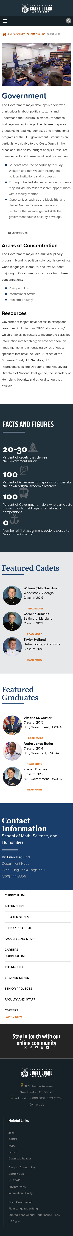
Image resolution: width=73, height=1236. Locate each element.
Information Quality (21, 1193)
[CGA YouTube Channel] (36, 1047)
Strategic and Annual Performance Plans (34, 1215)
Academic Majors (36, 34)
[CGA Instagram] (42, 1047)
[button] (5, 21)
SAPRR (13, 1139)
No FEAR (14, 1180)
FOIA (12, 1146)
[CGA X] (25, 1047)
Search (13, 1152)
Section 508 (16, 1174)
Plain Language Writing (23, 1208)
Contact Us (36, 1104)
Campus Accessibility (22, 1167)
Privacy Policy (17, 1187)
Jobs (12, 1133)
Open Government (20, 1202)
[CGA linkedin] (47, 1047)
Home (9, 34)
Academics (19, 34)
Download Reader (20, 1158)
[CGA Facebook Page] (31, 1047)
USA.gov (14, 1221)
